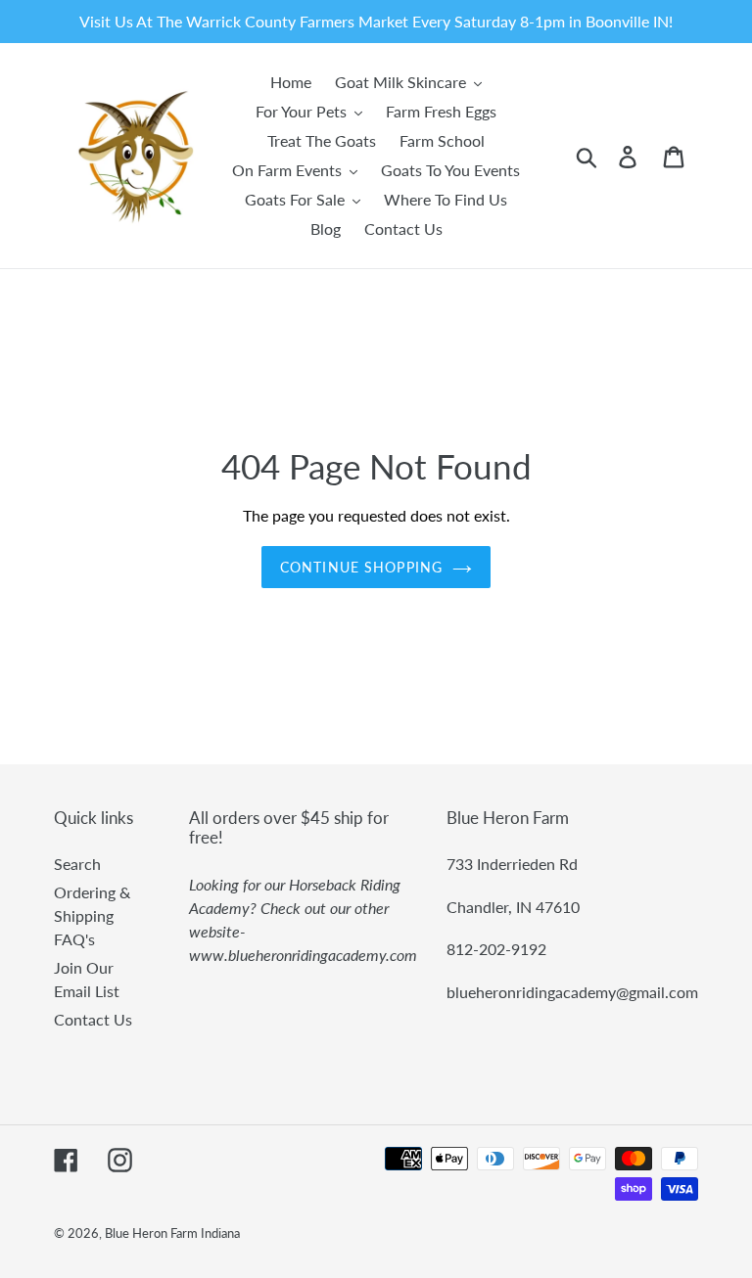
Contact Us (93, 1019)
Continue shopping (361, 567)
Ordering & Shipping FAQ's (92, 915)
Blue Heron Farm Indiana (172, 1233)
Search (77, 863)
